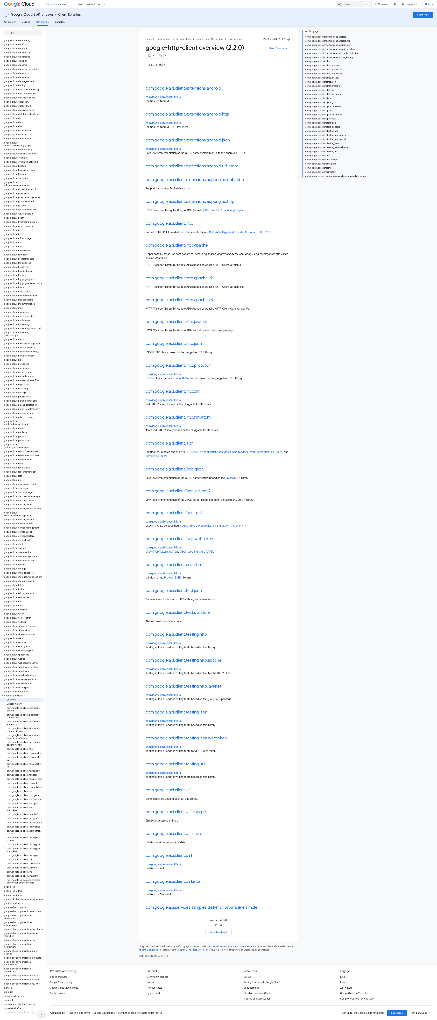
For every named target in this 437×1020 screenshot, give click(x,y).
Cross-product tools (89, 4)
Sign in (429, 4)
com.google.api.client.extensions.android (183, 88)
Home (149, 39)
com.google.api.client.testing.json (176, 712)
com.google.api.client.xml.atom (174, 881)
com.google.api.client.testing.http (176, 634)
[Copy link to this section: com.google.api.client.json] (197, 443)
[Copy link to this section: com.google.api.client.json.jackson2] (214, 491)
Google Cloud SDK (25, 14)
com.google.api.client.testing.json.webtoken (186, 738)
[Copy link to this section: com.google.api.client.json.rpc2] (206, 513)
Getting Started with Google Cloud (262, 982)
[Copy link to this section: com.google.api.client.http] (196, 224)
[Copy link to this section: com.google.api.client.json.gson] (207, 469)
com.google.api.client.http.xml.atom (178, 417)
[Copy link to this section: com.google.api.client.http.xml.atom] (214, 418)
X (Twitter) (346, 987)
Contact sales (57, 993)
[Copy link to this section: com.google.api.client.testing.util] (208, 764)
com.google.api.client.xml (169, 855)
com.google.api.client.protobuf (174, 564)
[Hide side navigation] (41, 1013)
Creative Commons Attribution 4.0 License (231, 946)
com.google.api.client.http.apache (177, 245)
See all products (58, 976)
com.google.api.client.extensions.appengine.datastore (195, 179)
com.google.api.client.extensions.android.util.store (192, 166)
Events (344, 982)
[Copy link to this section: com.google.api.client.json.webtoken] (216, 539)
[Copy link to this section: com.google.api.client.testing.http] (210, 635)
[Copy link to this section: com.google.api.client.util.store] (205, 834)
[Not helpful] (288, 39)
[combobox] (353, 4)
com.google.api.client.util (169, 790)
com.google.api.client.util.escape (176, 811)
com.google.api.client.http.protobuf (178, 365)
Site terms (84, 1012)
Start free (423, 14)
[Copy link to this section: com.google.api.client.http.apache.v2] (216, 278)
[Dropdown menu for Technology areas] (70, 4)
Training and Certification (257, 998)
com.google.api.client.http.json (174, 343)
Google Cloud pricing (61, 982)
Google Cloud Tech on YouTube (357, 998)
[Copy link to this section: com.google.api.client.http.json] (205, 344)
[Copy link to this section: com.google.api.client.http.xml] (203, 392)
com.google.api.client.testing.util (175, 764)
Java (49, 14)
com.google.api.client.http (169, 223)
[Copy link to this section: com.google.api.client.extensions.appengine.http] (237, 202)
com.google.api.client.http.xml (173, 391)
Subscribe (397, 1012)
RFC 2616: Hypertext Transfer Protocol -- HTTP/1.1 (239, 232)
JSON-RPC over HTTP (235, 525)
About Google (57, 1012)
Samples (60, 21)
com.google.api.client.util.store (174, 833)
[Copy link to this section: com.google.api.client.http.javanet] (211, 322)
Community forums (157, 976)
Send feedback (278, 48)
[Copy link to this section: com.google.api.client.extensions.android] (224, 89)
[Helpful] (283, 39)
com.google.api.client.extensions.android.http (187, 114)
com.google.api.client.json (170, 443)
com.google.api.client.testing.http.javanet (183, 686)
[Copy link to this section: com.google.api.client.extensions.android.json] (233, 140)
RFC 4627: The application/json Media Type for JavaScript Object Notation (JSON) (234, 452)
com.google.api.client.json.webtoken (179, 538)
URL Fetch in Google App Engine (224, 210)
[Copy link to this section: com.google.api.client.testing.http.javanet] (224, 686)
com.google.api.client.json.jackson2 (178, 491)
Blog (342, 976)
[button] (22, 696)
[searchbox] (23, 32)
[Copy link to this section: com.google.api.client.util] (195, 790)
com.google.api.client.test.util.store (178, 612)
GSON (229, 478)
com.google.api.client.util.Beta (163, 97)
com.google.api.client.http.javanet (177, 321)
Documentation (163, 39)
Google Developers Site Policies (194, 949)
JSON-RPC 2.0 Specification (199, 525)
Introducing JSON (156, 456)
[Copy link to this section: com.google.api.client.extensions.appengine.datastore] (248, 180)
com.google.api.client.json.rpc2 (174, 512)
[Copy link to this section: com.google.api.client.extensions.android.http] (232, 114)
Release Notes (154, 987)
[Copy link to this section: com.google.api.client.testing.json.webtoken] (230, 738)
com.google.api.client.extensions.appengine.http (190, 201)
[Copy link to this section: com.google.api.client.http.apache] (211, 246)
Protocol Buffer (180, 378)
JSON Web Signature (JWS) (196, 551)
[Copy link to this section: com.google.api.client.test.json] (205, 591)
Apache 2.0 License (148, 949)
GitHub (247, 976)
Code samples (251, 987)
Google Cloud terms (104, 1012)
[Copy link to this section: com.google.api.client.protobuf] (206, 565)
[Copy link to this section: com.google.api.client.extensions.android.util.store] (241, 166)
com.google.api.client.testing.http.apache (183, 660)
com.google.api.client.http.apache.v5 (179, 299)
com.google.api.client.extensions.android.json (188, 140)
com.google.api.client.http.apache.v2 (179, 278)
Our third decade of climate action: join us (140, 1012)
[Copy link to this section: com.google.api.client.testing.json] (210, 712)
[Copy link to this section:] (149, 79)
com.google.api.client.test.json (174, 590)
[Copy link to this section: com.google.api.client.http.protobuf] (214, 366)
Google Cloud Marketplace (64, 987)
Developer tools (183, 39)
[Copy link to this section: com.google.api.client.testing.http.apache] (224, 661)
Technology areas (56, 4)
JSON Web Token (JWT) (160, 551)
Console (383, 4)
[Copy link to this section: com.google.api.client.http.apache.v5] (216, 300)
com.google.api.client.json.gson (175, 469)
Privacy (72, 1012)
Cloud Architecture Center (258, 993)
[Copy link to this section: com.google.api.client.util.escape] (209, 812)
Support (151, 982)
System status (155, 993)
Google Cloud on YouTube (354, 993)
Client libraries (69, 14)
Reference (42, 21)
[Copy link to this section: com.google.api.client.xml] (195, 856)
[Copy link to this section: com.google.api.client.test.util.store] (213, 613)
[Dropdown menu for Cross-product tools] (106, 4)
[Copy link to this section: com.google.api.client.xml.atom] (205, 882)
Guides (26, 21)
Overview (10, 21)
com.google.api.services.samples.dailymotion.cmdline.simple (201, 907)
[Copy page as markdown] (160, 56)
